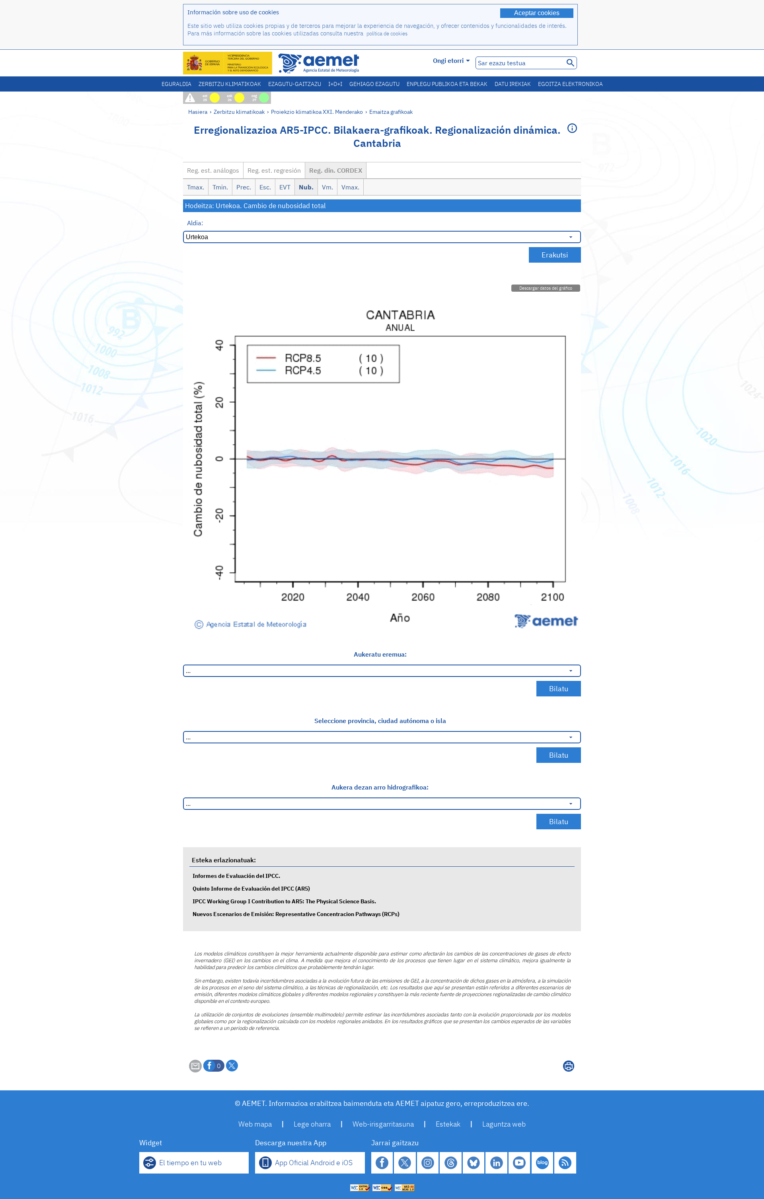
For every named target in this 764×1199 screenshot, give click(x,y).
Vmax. (350, 187)
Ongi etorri (448, 60)
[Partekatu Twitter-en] (232, 1066)
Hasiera (197, 111)
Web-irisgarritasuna (383, 1124)
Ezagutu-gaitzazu (294, 84)
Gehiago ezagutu (374, 84)
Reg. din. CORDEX (335, 170)
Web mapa (255, 1124)
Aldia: (195, 223)
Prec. (243, 187)
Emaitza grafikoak (391, 111)
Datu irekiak (513, 84)
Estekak (448, 1124)
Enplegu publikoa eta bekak (447, 84)
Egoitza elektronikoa (570, 84)
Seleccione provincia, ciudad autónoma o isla (380, 721)
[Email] (195, 1070)
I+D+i (335, 84)
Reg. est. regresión (274, 170)
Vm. (327, 187)
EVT (284, 187)
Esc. (265, 187)
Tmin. (220, 187)
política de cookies (386, 33)
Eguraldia (176, 84)
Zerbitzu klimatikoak (230, 84)
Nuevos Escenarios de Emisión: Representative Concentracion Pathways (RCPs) (296, 914)
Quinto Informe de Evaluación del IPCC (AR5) (251, 888)
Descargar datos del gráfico (545, 288)
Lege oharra (312, 1124)
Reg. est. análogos (213, 170)
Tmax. (195, 187)
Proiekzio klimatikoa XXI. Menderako (317, 111)
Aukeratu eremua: (380, 654)
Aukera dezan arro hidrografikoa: (380, 787)
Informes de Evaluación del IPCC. (236, 875)
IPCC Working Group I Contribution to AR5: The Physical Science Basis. (284, 901)
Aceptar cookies (536, 13)
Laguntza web (504, 1124)
